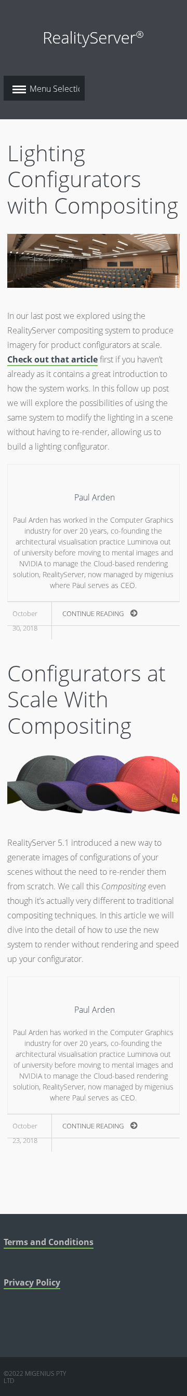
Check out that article (52, 359)
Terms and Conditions (49, 1242)
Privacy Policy (32, 1282)
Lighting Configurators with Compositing (92, 179)
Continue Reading (93, 613)
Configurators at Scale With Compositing (86, 699)
